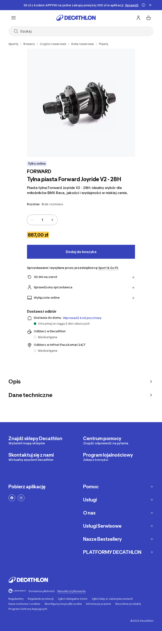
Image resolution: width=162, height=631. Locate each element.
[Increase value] (52, 220)
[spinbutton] (42, 220)
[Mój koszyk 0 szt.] (148, 18)
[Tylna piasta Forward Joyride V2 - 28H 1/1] (81, 103)
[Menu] (13, 18)
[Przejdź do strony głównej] (76, 18)
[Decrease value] (32, 220)
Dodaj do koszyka (81, 252)
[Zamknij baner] (150, 5)
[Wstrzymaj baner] (143, 5)
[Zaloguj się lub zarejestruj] (138, 18)
